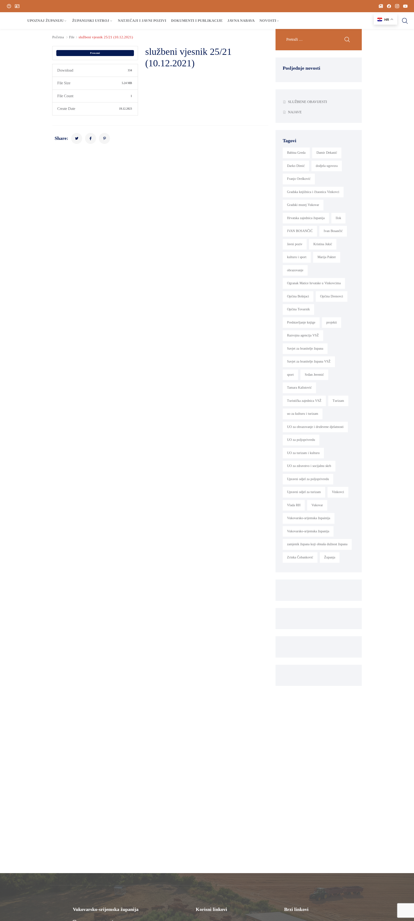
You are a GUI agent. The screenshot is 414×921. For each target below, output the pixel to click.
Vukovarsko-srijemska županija (308, 531)
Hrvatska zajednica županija (306, 218)
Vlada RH (293, 505)
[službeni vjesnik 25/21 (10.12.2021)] (76, 138)
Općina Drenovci (331, 296)
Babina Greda (296, 152)
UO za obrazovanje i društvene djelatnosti (315, 427)
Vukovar (317, 505)
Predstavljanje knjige (301, 322)
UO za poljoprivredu (301, 440)
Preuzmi (95, 53)
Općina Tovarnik (298, 309)
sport (290, 374)
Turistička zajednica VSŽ (304, 401)
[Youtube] (405, 6)
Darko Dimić (296, 166)
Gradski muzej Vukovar (303, 205)
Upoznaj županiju (45, 21)
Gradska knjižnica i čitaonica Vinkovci (313, 192)
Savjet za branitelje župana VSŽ (309, 361)
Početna (58, 37)
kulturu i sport (296, 257)
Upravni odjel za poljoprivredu (308, 479)
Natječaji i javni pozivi (142, 21)
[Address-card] (17, 6)
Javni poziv (294, 244)
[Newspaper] (381, 6)
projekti (331, 322)
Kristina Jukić (322, 244)
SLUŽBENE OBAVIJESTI (307, 102)
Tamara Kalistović (299, 387)
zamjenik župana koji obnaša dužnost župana (317, 544)
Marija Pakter (326, 257)
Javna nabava (241, 21)
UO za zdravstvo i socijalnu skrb (309, 466)
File (72, 37)
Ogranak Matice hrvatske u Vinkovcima (314, 283)
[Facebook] (389, 6)
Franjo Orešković (298, 179)
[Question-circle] (9, 6)
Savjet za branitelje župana (305, 348)
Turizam (338, 401)
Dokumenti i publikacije (197, 21)
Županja (329, 557)
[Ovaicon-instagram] (397, 6)
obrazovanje (295, 270)
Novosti (267, 21)
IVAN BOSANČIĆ (300, 231)
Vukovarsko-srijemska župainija (308, 518)
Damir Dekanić (326, 152)
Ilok (338, 218)
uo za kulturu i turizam (302, 413)
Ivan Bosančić (333, 231)
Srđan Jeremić (314, 374)
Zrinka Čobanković (300, 557)
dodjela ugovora (327, 166)
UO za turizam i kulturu (303, 453)
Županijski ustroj (90, 21)
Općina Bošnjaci (298, 296)
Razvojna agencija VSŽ (303, 335)
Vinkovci (338, 492)
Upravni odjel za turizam (304, 492)
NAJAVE (295, 112)
